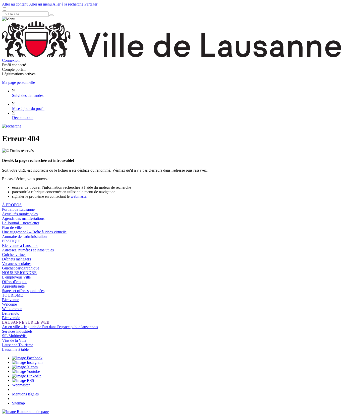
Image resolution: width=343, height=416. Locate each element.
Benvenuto (10, 313)
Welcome (9, 304)
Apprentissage (13, 286)
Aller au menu (40, 4)
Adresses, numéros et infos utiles (28, 250)
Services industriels (17, 331)
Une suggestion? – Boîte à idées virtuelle (34, 232)
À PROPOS (12, 205)
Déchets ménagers (16, 259)
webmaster (79, 196)
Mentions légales (25, 394)
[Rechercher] (51, 15)
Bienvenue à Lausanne (20, 245)
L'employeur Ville (16, 277)
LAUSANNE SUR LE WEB (25, 322)
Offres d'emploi (14, 282)
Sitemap (18, 403)
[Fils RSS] (23, 380)
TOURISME (12, 295)
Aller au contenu (15, 4)
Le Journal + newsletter (20, 223)
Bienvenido (11, 318)
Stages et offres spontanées (23, 291)
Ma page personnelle (18, 82)
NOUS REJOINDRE (19, 272)
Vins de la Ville (14, 340)
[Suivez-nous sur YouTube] (26, 371)
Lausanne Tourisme (17, 345)
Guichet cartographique (20, 268)
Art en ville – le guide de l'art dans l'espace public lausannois (50, 327)
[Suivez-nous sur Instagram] (27, 362)
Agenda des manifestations (23, 218)
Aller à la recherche (67, 4)
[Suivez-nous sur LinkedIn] (26, 376)
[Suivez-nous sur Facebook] (27, 358)
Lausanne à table (15, 349)
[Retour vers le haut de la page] (25, 411)
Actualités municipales (20, 214)
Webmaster (21, 385)
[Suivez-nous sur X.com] (25, 367)
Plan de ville (12, 227)
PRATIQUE (12, 241)
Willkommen (12, 309)
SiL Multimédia (14, 336)
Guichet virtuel (14, 254)
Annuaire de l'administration (24, 236)
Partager (90, 4)
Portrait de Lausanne (18, 209)
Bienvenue (10, 300)
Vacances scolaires (16, 263)
